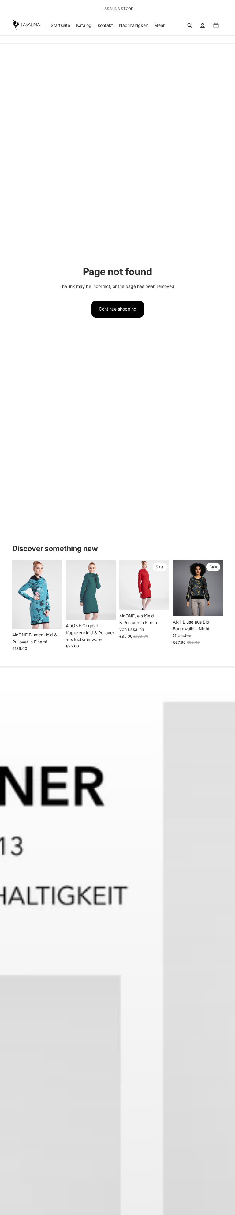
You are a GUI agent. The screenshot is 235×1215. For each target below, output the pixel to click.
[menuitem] (159, 25)
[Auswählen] (52, 619)
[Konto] (202, 25)
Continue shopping (117, 308)
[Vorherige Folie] (19, 594)
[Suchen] (189, 25)
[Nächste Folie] (55, 594)
